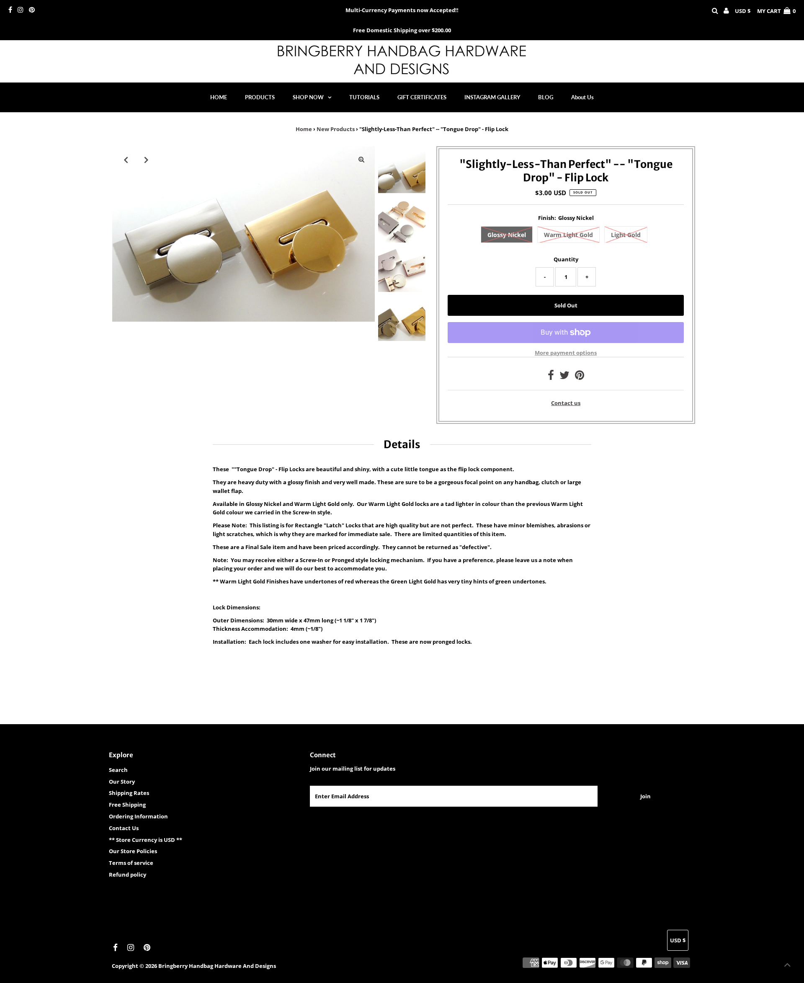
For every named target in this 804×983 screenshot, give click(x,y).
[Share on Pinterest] (579, 377)
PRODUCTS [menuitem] (260, 97)
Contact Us (124, 828)
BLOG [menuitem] (545, 97)
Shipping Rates (129, 793)
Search (118, 770)
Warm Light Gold (568, 235)
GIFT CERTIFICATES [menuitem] (421, 97)
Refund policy (127, 874)
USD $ (742, 11)
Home (304, 129)
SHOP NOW (308, 97)
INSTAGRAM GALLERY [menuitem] (492, 97)
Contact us (565, 403)
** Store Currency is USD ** (145, 840)
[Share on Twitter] (564, 377)
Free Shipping (127, 804)
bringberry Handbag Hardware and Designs (217, 966)
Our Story (122, 781)
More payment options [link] (566, 352)
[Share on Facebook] (551, 377)
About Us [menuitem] (582, 97)
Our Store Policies (133, 851)
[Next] (146, 159)
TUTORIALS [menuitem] (364, 97)
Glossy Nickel (506, 235)
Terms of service (131, 863)
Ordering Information (138, 816)
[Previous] (125, 159)
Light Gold (626, 235)
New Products (336, 129)
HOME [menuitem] (218, 97)
